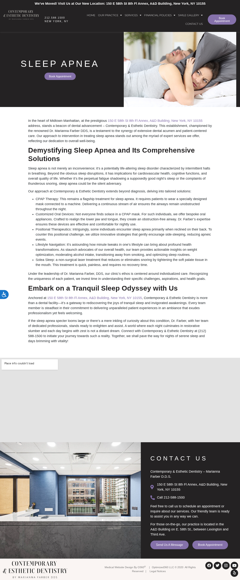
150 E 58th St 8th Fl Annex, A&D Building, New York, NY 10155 (155, 121)
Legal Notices (158, 571)
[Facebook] (209, 565)
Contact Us (194, 24)
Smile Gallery (188, 15)
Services (131, 15)
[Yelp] (234, 573)
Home (91, 15)
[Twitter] (217, 565)
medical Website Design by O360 (125, 567)
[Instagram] (226, 565)
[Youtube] (234, 565)
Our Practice (108, 15)
